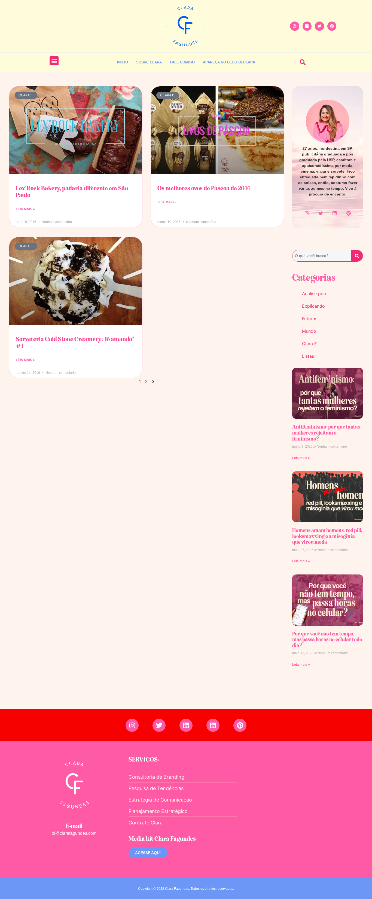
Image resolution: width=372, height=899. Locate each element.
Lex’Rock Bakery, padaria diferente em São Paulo (72, 191)
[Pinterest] (332, 26)
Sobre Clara (149, 62)
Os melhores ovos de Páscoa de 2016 (204, 188)
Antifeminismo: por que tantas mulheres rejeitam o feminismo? (326, 432)
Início (122, 62)
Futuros (309, 318)
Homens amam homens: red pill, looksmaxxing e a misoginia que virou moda (327, 536)
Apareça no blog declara (229, 62)
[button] (54, 60)
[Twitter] (319, 26)
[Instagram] (294, 26)
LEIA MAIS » (25, 209)
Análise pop (314, 293)
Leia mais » (301, 458)
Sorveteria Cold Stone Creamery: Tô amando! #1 (75, 342)
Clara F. (310, 343)
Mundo (309, 331)
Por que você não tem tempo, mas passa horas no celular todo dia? (327, 639)
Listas (308, 356)
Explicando (313, 306)
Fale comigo (182, 62)
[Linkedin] (307, 26)
